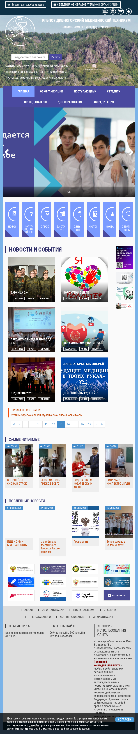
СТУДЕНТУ (113, 91)
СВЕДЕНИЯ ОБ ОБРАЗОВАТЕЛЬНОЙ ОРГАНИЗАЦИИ (88, 4)
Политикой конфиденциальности (107, 663)
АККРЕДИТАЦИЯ (103, 102)
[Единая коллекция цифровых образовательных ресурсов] (85, 569)
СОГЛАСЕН (124, 719)
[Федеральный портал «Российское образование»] (21, 582)
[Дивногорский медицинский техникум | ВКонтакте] (117, 595)
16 (82, 424)
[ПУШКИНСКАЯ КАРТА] (124, 293)
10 (38, 424)
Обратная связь (126, 228)
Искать (55, 57)
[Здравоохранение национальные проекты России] (21, 595)
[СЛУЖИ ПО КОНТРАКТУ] (124, 306)
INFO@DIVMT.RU (58, 72)
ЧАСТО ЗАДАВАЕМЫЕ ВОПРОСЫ (28, 229)
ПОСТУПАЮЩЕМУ (85, 91)
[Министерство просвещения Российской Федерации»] (85, 582)
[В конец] (102, 424)
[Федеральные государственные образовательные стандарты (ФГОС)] (117, 569)
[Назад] (20, 424)
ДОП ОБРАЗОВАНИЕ (70, 102)
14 (68, 424)
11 (46, 424)
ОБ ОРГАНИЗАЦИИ (51, 91)
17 (89, 424)
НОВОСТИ (12, 226)
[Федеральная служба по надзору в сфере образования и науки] (53, 569)
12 (53, 424)
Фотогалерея (93, 226)
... (32, 424)
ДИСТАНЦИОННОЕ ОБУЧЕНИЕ (61, 228)
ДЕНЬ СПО (77, 228)
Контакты (109, 226)
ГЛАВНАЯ (23, 91)
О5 (69, 192)
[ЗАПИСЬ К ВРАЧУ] (124, 257)
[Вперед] (96, 424)
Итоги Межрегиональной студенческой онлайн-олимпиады (46, 415)
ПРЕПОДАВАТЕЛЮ (35, 102)
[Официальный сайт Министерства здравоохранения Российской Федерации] (21, 569)
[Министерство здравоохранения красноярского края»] (53, 582)
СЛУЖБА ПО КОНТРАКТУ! (26, 410)
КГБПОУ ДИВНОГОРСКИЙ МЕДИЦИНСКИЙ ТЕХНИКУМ (86, 20)
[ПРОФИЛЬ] (124, 278)
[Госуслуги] (53, 595)
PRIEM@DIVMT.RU (58, 78)
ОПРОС (45, 226)
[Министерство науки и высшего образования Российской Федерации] (117, 582)
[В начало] (14, 424)
